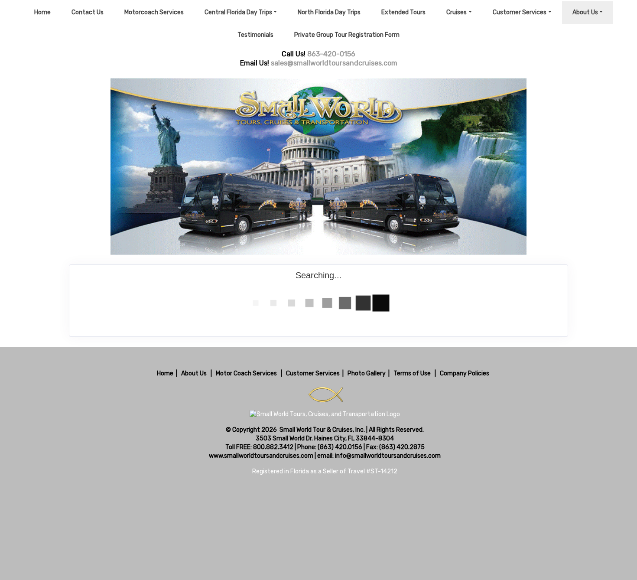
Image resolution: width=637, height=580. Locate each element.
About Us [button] (585, 12)
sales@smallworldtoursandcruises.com (334, 63)
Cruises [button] (456, 12)
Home (42, 12)
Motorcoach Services (154, 12)
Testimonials (255, 35)
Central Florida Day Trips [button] (238, 12)
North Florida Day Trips (329, 12)
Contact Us (88, 12)
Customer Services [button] (519, 12)
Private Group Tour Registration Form (347, 35)
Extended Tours (403, 12)
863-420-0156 (331, 54)
